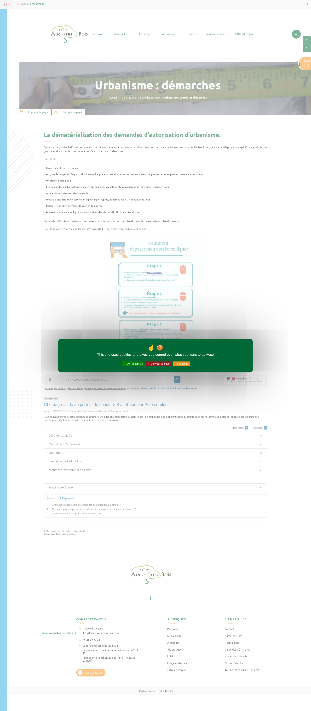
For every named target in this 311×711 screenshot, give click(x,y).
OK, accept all (134, 363)
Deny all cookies (160, 363)
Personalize (181, 363)
